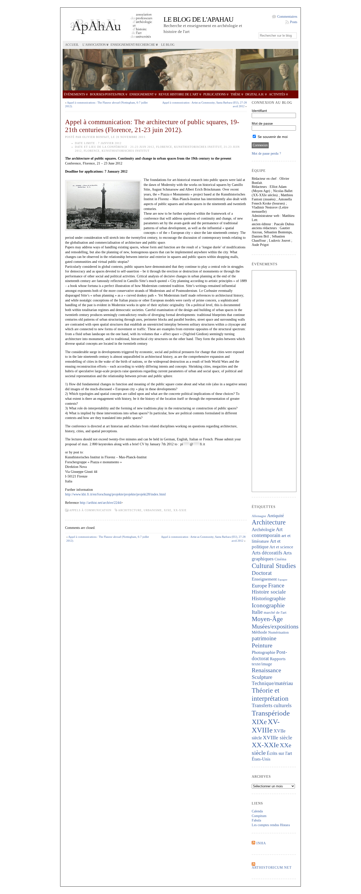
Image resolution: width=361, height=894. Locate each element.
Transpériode (271, 713)
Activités (277, 94)
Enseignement (141, 94)
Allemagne (259, 516)
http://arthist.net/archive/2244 (100, 503)
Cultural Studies (274, 565)
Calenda (257, 811)
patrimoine (264, 638)
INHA (261, 843)
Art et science (281, 546)
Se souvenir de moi (272, 137)
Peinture (262, 645)
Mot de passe (262, 123)
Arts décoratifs (267, 553)
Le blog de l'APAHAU (198, 19)
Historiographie (269, 598)
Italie (257, 612)
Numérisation (278, 632)
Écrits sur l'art (279, 753)
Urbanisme (153, 510)
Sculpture (262, 677)
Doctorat (262, 573)
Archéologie (263, 529)
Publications (214, 94)
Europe (259, 585)
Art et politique (266, 543)
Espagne (282, 579)
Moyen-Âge (267, 619)
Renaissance (266, 670)
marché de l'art (275, 612)
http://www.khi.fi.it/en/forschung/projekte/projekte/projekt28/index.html (115, 494)
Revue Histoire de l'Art (178, 94)
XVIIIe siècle (277, 737)
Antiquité (275, 515)
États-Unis (261, 759)
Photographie (263, 652)
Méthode (259, 632)
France (276, 585)
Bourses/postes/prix (107, 94)
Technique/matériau (272, 683)
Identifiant (259, 111)
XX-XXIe (180, 510)
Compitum (259, 816)
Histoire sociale (269, 592)
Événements (74, 94)
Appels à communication (90, 510)
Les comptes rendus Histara (271, 825)
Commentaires (287, 16)
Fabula (256, 820)
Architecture (130, 510)
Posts (293, 22)
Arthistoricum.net (272, 867)
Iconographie (268, 605)
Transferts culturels (272, 705)
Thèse (235, 94)
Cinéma (280, 559)
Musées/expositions (275, 626)
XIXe (167, 510)
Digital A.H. (254, 94)
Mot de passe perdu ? (266, 153)
